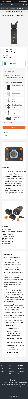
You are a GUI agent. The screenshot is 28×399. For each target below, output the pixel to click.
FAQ (6, 135)
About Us (11, 368)
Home (2, 15)
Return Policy (21, 373)
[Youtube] (14, 397)
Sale (2, 368)
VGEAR (11, 391)
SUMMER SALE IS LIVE (23, 1)
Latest (2, 371)
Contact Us (11, 371)
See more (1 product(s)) (8, 122)
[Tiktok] (16, 397)
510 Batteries (20, 8)
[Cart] (26, 4)
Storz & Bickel (9, 49)
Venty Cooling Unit (8, 320)
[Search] (4, 4)
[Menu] (1, 4)
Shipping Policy (13, 373)
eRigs (26, 8)
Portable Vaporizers (19, 15)
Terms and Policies (14, 393)
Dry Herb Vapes (4, 8)
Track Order (21, 371)
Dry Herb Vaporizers (9, 15)
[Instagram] (11, 397)
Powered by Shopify (17, 391)
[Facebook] (9, 397)
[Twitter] (19, 397)
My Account (21, 368)
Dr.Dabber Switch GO (15, 11)
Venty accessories (15, 322)
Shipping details (8, 132)
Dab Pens (12, 8)
